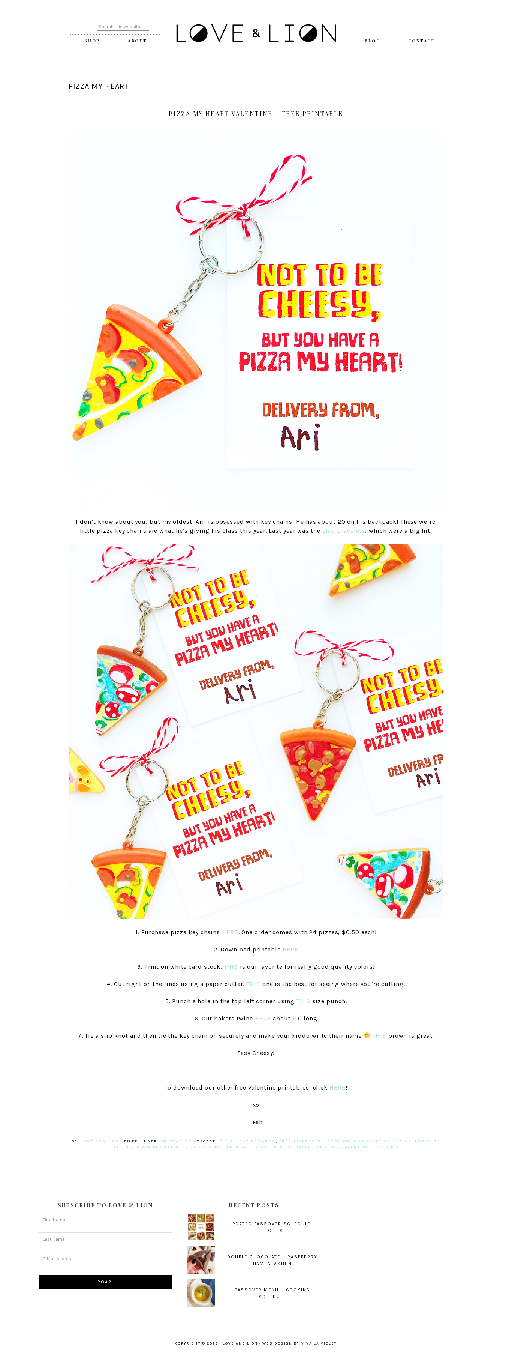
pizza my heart (202, 1147)
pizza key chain (158, 1147)
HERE (230, 932)
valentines (276, 1147)
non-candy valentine (383, 1141)
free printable (300, 1141)
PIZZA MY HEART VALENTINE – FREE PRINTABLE (256, 113)
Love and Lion (256, 34)
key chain (338, 1141)
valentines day (317, 1147)
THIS (231, 966)
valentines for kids (369, 1147)
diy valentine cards (248, 1141)
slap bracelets (343, 530)
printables (176, 1141)
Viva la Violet (319, 1343)
